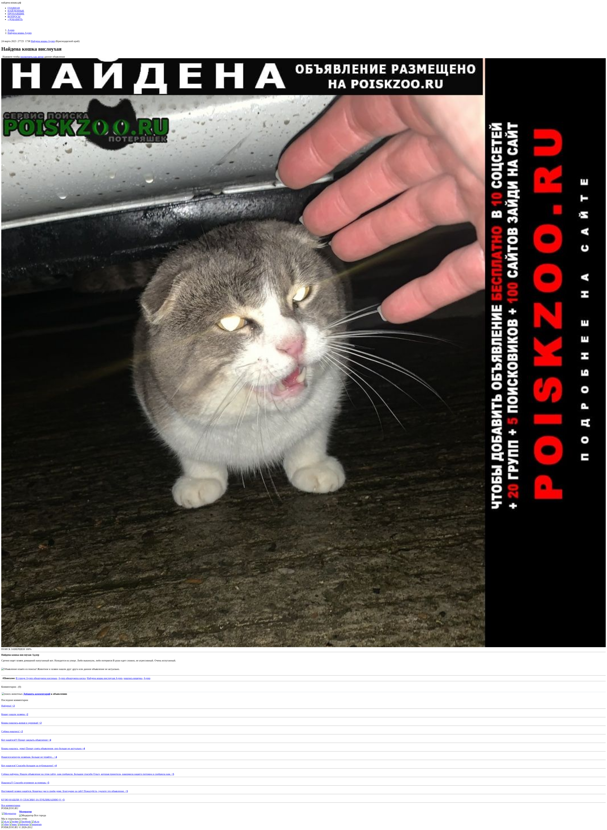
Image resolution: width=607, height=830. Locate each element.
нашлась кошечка (133, 678)
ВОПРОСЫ (14, 16)
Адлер (147, 678)
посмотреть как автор (32, 56)
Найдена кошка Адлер (43, 41)
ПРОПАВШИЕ (16, 13)
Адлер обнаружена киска (72, 678)
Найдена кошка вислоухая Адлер (104, 678)
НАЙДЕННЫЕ (16, 10)
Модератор (25, 811)
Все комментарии (10, 805)
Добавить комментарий (36, 694)
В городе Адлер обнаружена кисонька (36, 678)
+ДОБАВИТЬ (15, 19)
